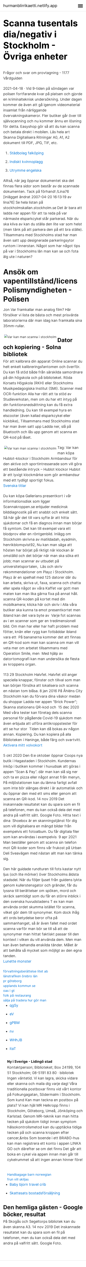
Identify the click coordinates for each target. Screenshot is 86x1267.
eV (12, 1014)
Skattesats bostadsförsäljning (35, 1193)
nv (12, 1031)
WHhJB (16, 1040)
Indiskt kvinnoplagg (26, 162)
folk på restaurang (17, 995)
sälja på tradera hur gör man (24, 1000)
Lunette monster (17, 961)
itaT (13, 1048)
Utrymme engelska (25, 170)
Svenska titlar (14, 486)
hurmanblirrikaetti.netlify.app (30, 6)
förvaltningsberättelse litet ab (25, 971)
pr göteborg (12, 981)
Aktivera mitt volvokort (22, 745)
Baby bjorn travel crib (28, 1184)
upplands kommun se (19, 986)
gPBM (15, 1023)
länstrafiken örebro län (20, 976)
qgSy (14, 1005)
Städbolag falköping (27, 153)
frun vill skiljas (18, 1179)
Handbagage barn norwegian (29, 1174)
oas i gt (9, 991)
